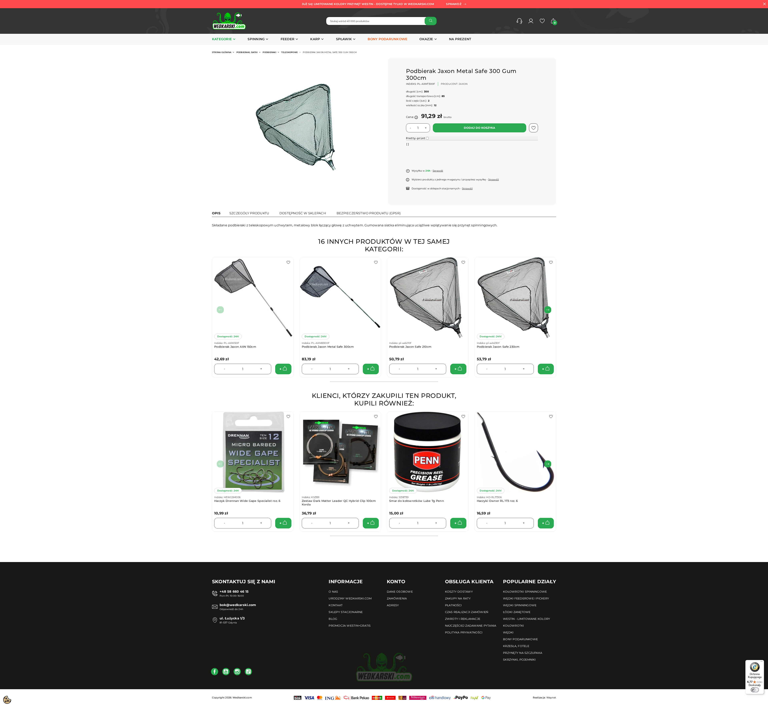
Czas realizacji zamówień (466, 612)
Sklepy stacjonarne (346, 612)
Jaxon (463, 83)
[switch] (755, 689)
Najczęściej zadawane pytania (470, 625)
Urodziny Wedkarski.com (350, 598)
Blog (333, 619)
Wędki (508, 632)
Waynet (551, 697)
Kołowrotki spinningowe (525, 591)
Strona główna (221, 52)
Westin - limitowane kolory (526, 619)
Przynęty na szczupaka (522, 653)
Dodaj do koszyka (479, 128)
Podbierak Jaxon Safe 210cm (410, 347)
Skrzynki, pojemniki (519, 659)
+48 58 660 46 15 (234, 591)
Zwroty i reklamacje (462, 619)
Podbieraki (269, 52)
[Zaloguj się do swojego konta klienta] (530, 21)
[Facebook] (214, 671)
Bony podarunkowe (520, 639)
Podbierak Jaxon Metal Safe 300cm (328, 347)
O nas (333, 591)
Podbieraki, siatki (247, 52)
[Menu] (761, 662)
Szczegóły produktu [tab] (249, 213)
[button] (519, 21)
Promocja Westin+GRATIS (350, 625)
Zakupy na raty (458, 598)
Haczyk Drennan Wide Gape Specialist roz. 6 (247, 501)
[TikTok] (248, 671)
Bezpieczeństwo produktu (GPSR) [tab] (369, 213)
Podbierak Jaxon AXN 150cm (235, 347)
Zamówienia (397, 598)
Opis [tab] (216, 213)
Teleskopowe (289, 52)
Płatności (453, 605)
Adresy (393, 605)
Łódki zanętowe (516, 612)
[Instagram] (237, 671)
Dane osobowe (400, 591)
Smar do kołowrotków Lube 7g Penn (416, 501)
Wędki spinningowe (519, 605)
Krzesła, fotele (516, 646)
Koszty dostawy (459, 591)
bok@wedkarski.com (238, 605)
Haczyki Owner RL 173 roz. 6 (497, 501)
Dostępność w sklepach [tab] (302, 213)
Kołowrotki (513, 625)
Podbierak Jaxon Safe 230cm (498, 347)
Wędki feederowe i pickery (526, 598)
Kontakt (336, 605)
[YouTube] (225, 671)
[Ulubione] (542, 21)
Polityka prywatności (464, 632)
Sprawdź (438, 170)
